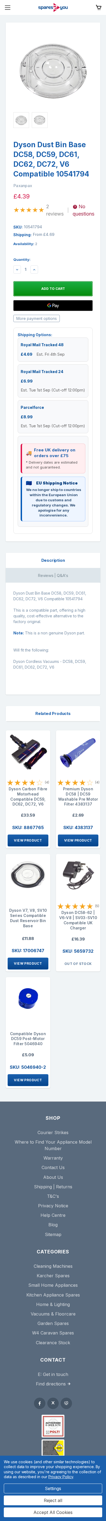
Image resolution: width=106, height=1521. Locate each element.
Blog (53, 1224)
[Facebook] (39, 1403)
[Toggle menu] (7, 7)
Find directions (51, 1384)
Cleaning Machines (53, 1266)
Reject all (53, 1500)
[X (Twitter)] (53, 1403)
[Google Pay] (53, 305)
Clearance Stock (53, 1342)
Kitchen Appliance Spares (53, 1295)
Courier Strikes (53, 1132)
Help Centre (53, 1215)
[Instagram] (66, 1403)
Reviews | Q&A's (53, 575)
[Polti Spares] (53, 1426)
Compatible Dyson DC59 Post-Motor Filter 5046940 (28, 1038)
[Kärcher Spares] (53, 1447)
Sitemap (53, 1234)
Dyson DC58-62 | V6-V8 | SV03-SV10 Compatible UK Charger (78, 920)
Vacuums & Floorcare (53, 1314)
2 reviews (55, 210)
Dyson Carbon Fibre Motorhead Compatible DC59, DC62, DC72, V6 (28, 796)
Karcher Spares (53, 1275)
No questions (83, 210)
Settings (53, 1488)
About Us (53, 1177)
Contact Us (53, 1167)
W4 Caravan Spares (53, 1333)
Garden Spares (53, 1323)
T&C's (53, 1196)
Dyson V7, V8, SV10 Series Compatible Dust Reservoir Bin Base (28, 918)
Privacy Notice (53, 1205)
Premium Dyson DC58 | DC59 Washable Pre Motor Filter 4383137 (78, 796)
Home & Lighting (53, 1304)
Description (53, 560)
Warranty (53, 1158)
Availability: (25, 244)
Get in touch (55, 1374)
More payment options (36, 318)
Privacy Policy (60, 1476)
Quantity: (21, 259)
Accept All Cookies (53, 1512)
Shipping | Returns (53, 1186)
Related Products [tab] (53, 713)
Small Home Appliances (53, 1285)
